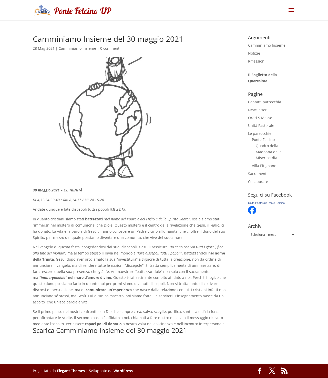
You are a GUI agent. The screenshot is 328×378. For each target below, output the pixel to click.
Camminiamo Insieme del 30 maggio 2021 (121, 330)
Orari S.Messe (260, 117)
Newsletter (257, 109)
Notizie (254, 53)
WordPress (123, 370)
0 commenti (110, 48)
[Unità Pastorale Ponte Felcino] (252, 212)
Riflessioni (256, 61)
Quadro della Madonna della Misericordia (269, 151)
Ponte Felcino (263, 139)
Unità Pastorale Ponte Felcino (266, 203)
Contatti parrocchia (264, 101)
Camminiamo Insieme (77, 48)
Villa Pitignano (264, 165)
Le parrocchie (259, 133)
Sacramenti (258, 173)
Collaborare (258, 181)
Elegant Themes (71, 370)
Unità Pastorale (261, 125)
